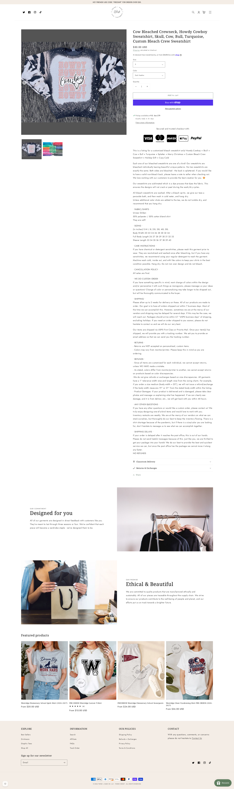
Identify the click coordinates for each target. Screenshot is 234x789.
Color (135, 70)
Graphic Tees (26, 743)
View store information (145, 122)
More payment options (173, 108)
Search (73, 734)
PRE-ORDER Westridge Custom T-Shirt (85, 703)
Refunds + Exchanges (128, 739)
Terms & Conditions (127, 748)
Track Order (75, 748)
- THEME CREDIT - (120, 784)
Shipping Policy (125, 734)
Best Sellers (26, 734)
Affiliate (73, 739)
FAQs (72, 743)
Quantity (136, 81)
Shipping (136, 50)
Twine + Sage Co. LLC (106, 784)
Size (134, 59)
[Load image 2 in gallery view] (53, 149)
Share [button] (138, 474)
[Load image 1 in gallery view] (32, 149)
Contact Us (197, 738)
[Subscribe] (64, 762)
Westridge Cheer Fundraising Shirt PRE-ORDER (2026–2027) (189, 704)
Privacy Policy (124, 743)
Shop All (24, 748)
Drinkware (25, 739)
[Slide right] (123, 83)
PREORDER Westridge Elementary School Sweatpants (140, 703)
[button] (193, 12)
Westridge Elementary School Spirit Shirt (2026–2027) (44, 703)
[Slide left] (24, 83)
